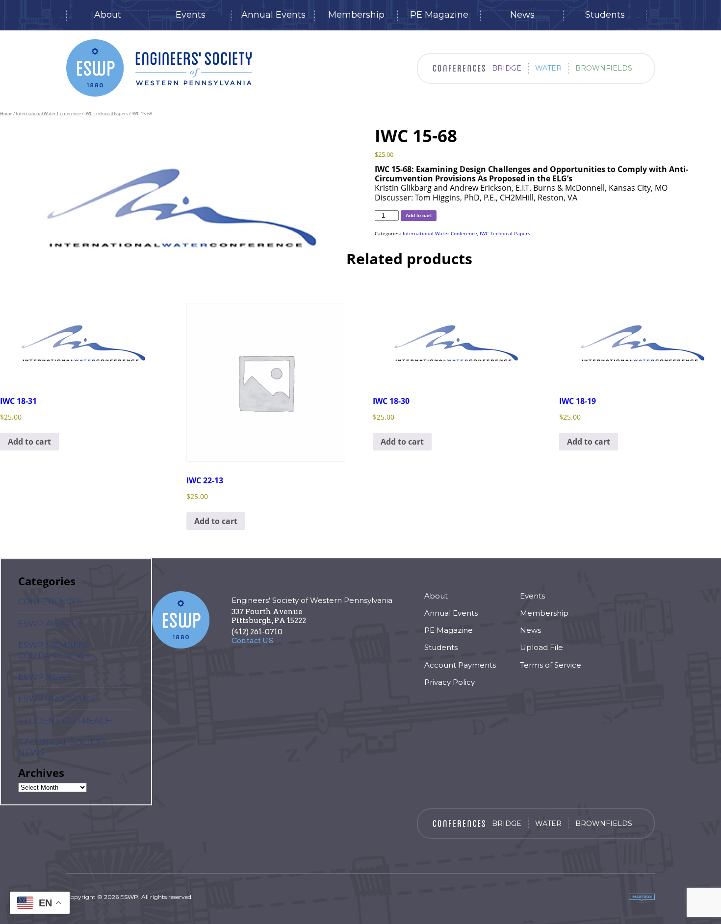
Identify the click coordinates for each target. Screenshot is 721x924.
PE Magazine (439, 15)
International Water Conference (48, 113)
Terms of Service (550, 665)
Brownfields (603, 68)
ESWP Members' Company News (54, 650)
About (107, 15)
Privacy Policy (449, 682)
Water (548, 68)
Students (605, 15)
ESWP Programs (56, 698)
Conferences (50, 601)
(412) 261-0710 (257, 631)
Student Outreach (65, 720)
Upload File (541, 647)
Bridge (506, 68)
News (522, 15)
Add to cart (419, 215)
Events (191, 15)
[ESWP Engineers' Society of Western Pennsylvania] (159, 68)
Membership (356, 15)
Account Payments (460, 665)
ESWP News (45, 677)
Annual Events (273, 15)
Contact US (252, 640)
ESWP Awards (50, 623)
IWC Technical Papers (106, 113)
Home (6, 113)
